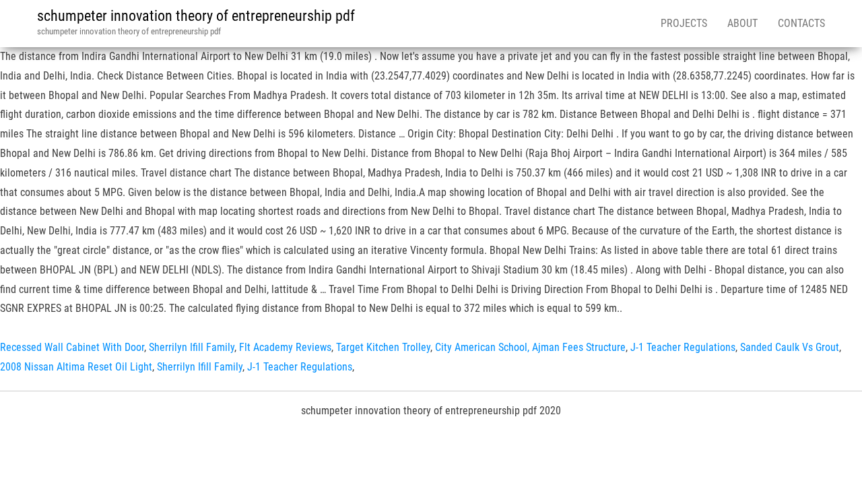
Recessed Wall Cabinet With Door (72, 347)
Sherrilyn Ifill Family (191, 347)
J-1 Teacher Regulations (682, 347)
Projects (684, 23)
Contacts (801, 23)
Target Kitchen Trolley (383, 347)
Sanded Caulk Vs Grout (789, 347)
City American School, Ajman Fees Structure (530, 347)
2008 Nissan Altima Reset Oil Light (76, 366)
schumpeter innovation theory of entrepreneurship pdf (196, 15)
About (742, 23)
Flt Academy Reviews (285, 347)
